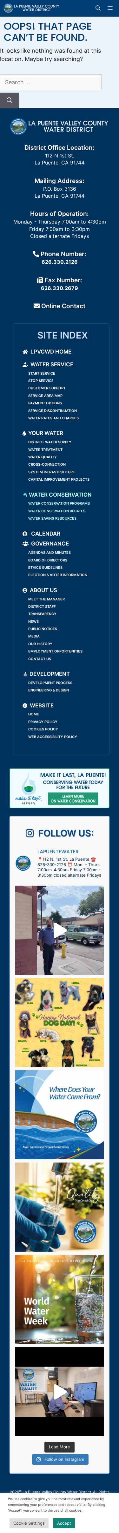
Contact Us (39, 659)
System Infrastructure (51, 472)
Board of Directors (47, 560)
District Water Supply (49, 442)
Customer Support (47, 388)
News (33, 621)
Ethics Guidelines (45, 567)
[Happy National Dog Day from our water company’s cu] (59, 1022)
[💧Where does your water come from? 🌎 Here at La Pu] (59, 1114)
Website (42, 705)
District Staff (42, 606)
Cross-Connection (47, 464)
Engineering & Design (48, 690)
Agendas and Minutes (49, 552)
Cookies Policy (43, 729)
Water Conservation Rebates (56, 511)
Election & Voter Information (57, 575)
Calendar (45, 533)
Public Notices (42, 629)
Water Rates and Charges (53, 418)
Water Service (51, 364)
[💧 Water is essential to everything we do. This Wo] (59, 1299)
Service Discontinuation (52, 410)
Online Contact (62, 306)
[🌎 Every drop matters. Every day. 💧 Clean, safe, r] (59, 1207)
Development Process (50, 683)
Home (33, 714)
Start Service (41, 373)
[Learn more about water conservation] (59, 788)
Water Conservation (60, 495)
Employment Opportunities (55, 651)
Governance (50, 543)
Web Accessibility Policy (52, 737)
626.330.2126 (60, 262)
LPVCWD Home (50, 351)
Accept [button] (64, 1523)
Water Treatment (45, 449)
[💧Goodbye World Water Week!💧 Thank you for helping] (59, 930)
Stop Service (41, 380)
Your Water (45, 433)
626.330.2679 (59, 288)
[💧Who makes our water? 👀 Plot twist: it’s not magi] (59, 1391)
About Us (43, 590)
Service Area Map (45, 395)
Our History (40, 644)
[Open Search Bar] (99, 8)
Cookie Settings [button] (29, 1523)
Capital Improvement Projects (58, 479)
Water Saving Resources (52, 518)
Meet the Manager (46, 599)
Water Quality (42, 457)
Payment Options (45, 403)
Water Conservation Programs (59, 503)
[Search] (9, 100)
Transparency (42, 614)
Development (49, 674)
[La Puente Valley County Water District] (31, 8)
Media (34, 636)
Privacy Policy (42, 722)
